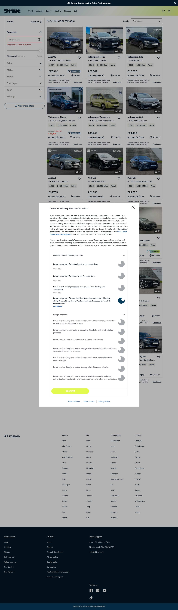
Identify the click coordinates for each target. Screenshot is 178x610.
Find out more (104, 3)
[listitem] (89, 255)
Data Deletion (74, 401)
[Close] (134, 208)
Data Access (89, 401)
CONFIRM (70, 391)
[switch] (121, 264)
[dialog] (89, 305)
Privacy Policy (104, 401)
